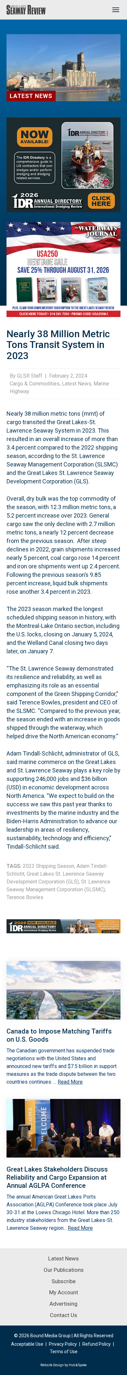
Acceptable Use (27, 1344)
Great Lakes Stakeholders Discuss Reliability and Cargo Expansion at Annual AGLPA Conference (57, 1177)
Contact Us (63, 1315)
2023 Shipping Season (48, 866)
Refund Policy (96, 1344)
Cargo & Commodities (35, 384)
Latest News (31, 95)
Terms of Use (64, 1351)
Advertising (63, 1303)
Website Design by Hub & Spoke (63, 1365)
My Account (63, 1292)
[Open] (115, 10)
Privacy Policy (63, 1344)
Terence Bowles (25, 897)
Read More (70, 1082)
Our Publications (64, 1270)
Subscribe (63, 1281)
